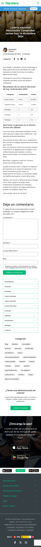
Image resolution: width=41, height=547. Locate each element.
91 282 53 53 (22, 522)
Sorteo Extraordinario (12, 357)
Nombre (7, 243)
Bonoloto (15, 344)
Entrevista (18, 348)
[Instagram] (25, 542)
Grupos (30, 374)
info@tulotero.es (9, 525)
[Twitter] (20, 542)
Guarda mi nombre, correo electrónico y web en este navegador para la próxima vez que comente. (21, 267)
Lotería (20, 353)
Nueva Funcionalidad (12, 379)
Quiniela (26, 366)
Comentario (8, 217)
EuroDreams (29, 348)
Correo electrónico (10, 251)
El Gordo (8, 348)
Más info (33, 9)
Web (4, 259)
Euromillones (9, 353)
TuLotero (21, 374)
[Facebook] (15, 542)
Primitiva (8, 366)
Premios (31, 361)
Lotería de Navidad (29, 357)
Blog (6, 344)
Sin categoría (25, 370)
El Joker (17, 366)
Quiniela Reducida (11, 370)
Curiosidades (26, 344)
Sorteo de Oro (9, 374)
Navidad (22, 361)
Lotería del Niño (10, 361)
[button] (37, 3)
